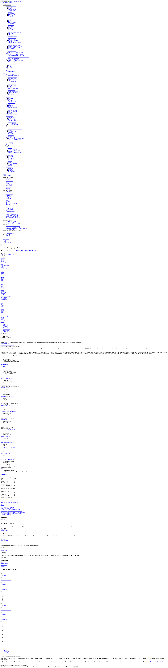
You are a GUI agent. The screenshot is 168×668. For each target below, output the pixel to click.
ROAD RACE (11, 90)
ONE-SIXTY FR (12, 22)
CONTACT (5, 650)
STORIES (10, 65)
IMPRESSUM (6, 651)
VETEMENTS (9, 167)
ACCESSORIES (9, 155)
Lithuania (2, 287)
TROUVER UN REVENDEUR (7, 345)
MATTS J (10, 112)
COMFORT (11, 135)
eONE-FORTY (11, 14)
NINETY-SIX (11, 25)
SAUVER (75, 666)
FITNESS (8, 97)
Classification (6, 331)
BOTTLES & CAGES (13, 163)
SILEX (9, 34)
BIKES (4, 73)
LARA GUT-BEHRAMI (13, 49)
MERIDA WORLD (10, 62)
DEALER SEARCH (10, 71)
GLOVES (10, 170)
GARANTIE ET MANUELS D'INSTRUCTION (18, 57)
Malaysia (2, 290)
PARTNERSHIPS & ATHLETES (15, 52)
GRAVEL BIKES (12, 120)
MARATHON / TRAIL (13, 79)
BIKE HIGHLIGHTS (10, 19)
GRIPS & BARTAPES (13, 149)
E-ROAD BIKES (9, 140)
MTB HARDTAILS (12, 77)
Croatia (2, 267)
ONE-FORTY (11, 23)
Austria (2, 260)
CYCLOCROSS (11, 119)
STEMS (10, 148)
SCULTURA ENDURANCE (14, 32)
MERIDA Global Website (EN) (7, 254)
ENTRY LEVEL (12, 85)
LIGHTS (10, 159)
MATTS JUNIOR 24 (12, 109)
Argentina (3, 258)
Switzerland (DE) (4, 314)
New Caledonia (4, 297)
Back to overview (4, 520)
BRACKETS (11, 158)
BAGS (9, 157)
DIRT (9, 28)
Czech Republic (4, 268)
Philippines (3, 301)
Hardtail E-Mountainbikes (13, 133)
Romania (2, 305)
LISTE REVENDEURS (13, 58)
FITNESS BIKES (12, 122)
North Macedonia (4, 299)
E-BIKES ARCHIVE (10, 143)
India (2, 279)
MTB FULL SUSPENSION (14, 75)
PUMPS (10, 162)
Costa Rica (3, 266)
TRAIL (10, 80)
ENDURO (10, 82)
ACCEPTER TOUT (4, 665)
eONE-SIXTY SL (12, 9)
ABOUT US (8, 35)
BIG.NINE (10, 26)
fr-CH (4, 240)
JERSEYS (10, 168)
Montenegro (3, 292)
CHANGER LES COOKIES (15, 665)
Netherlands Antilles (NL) (6, 296)
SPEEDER (10, 98)
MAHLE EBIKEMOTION (14, 47)
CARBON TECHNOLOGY (14, 42)
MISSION (10, 33)
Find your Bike (9, 67)
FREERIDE (11, 132)
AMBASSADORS (12, 51)
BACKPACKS (11, 156)
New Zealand (3, 298)
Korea (2, 285)
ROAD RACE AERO (13, 88)
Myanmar (3, 293)
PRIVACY (5, 652)
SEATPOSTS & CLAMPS (14, 150)
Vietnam (2, 322)
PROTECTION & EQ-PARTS (14, 152)
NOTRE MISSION (12, 36)
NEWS (4, 172)
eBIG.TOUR (11, 16)
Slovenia (2, 310)
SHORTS (10, 169)
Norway (2, 300)
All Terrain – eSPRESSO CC (14, 139)
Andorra (2, 256)
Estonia (2, 272)
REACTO (10, 29)
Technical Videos (6, 329)
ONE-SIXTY (11, 21)
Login (7, 70)
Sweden (2, 313)
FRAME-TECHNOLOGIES (14, 45)
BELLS (10, 161)
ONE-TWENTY (11, 20)
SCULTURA (11, 31)
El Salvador (3, 271)
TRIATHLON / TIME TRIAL (14, 92)
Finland (2, 273)
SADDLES (10, 151)
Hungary (2, 277)
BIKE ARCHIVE (9, 116)
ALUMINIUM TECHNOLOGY (15, 44)
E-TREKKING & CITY (11, 137)
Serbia (2, 306)
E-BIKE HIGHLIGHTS (11, 6)
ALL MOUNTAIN (12, 81)
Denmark (2, 269)
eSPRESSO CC (11, 17)
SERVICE (8, 53)
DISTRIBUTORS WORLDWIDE (15, 54)
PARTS (7, 146)
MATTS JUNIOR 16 (12, 111)
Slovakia (2, 309)
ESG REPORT (11, 39)
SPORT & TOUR (12, 84)
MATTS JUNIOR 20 (12, 110)
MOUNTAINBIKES (10, 74)
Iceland (2, 278)
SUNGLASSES (11, 171)
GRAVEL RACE (12, 101)
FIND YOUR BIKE (10, 125)
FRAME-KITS (11, 95)
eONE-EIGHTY (11, 10)
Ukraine (2, 319)
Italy (1, 283)
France (2, 274)
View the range (4, 571)
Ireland (2, 280)
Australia (2, 259)
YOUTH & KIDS (9, 106)
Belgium (2, 261)
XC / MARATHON (12, 78)
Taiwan (2, 317)
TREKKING (8, 104)
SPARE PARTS (11, 154)
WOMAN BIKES (12, 123)
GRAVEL (8, 99)
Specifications (6, 325)
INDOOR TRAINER (13, 114)
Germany (2, 275)
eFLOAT (10, 12)
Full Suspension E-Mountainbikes (15, 129)
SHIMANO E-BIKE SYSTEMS (15, 46)
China (2, 264)
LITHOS (10, 7)
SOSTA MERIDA (12, 61)
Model (4, 324)
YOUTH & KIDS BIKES (13, 124)
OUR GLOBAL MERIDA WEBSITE (26, 250)
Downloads (5, 327)
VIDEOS (10, 66)
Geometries (5, 326)
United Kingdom (4, 320)
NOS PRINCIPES (12, 38)
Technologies (6, 330)
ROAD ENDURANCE (13, 91)
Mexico (2, 291)
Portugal (2, 304)
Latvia (2, 286)
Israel (2, 281)
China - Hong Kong (5, 265)
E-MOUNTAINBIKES (11, 127)
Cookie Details (24, 665)
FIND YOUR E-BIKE (10, 144)
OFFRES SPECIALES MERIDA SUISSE (15, 59)
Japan (2, 284)
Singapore (3, 307)
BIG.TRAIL (11, 27)
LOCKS (10, 165)
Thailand (2, 318)
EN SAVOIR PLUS (5, 343)
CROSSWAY (11, 105)
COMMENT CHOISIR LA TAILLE (16, 55)
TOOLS (10, 164)
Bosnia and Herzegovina (6, 262)
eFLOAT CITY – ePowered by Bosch (16, 138)
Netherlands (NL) (4, 294)
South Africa (3, 311)
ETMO (9, 8)
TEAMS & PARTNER (10, 48)
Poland (2, 303)
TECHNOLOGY (9, 41)
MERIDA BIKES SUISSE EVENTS (16, 60)
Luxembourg (3, 288)
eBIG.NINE (11, 15)
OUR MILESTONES (13, 40)
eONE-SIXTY (11, 13)
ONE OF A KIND (12, 64)
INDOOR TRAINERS (10, 113)
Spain (2, 312)
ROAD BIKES (9, 87)
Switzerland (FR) (4, 316)
